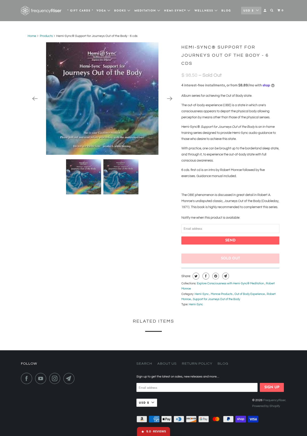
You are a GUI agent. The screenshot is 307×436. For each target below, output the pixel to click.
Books (120, 10)
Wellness (204, 10)
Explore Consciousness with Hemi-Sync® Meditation (231, 283)
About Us (167, 363)
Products (46, 36)
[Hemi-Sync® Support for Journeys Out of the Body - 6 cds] (102, 98)
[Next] (170, 98)
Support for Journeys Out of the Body (216, 299)
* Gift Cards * (80, 10)
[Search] (272, 10)
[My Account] (265, 10)
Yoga (101, 10)
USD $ (248, 10)
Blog (226, 10)
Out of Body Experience (249, 294)
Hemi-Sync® (175, 10)
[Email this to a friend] (225, 276)
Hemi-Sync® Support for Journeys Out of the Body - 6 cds (225, 55)
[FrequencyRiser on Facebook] (27, 378)
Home (32, 36)
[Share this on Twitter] (195, 276)
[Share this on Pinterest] (215, 276)
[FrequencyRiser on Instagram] (56, 378)
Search (144, 363)
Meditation (145, 10)
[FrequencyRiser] (41, 10)
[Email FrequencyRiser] (70, 378)
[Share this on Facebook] (205, 276)
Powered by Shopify (266, 406)
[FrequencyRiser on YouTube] (42, 378)
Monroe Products (222, 294)
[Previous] (35, 98)
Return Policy (197, 363)
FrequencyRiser (274, 400)
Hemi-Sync (202, 294)
